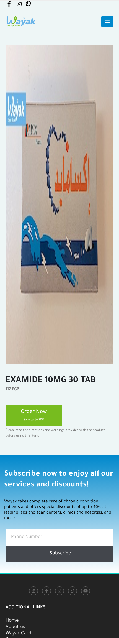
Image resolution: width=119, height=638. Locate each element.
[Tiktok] (72, 590)
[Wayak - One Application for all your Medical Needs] (21, 21)
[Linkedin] (33, 590)
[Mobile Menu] (107, 21)
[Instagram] (59, 590)
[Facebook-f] (46, 590)
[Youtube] (85, 590)
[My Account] (9, 5)
